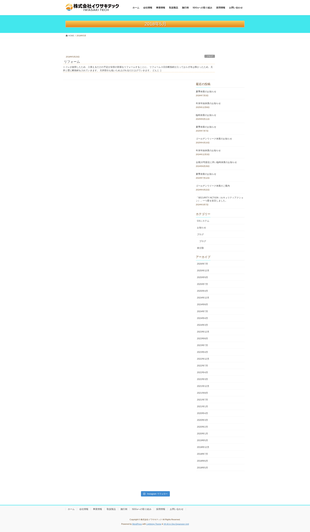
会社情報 (83, 509)
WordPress (137, 524)
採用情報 (160, 509)
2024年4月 (202, 318)
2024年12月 (203, 297)
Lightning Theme (153, 524)
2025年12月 (203, 270)
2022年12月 (203, 359)
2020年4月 (202, 413)
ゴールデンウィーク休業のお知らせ (214, 138)
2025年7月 (202, 284)
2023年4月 (202, 352)
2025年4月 (202, 291)
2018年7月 (202, 454)
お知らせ (201, 227)
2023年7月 (202, 345)
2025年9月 (202, 277)
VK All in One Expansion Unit (176, 524)
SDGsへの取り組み (141, 509)
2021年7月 (202, 399)
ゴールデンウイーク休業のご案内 (213, 185)
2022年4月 (202, 372)
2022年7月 (202, 365)
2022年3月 (202, 379)
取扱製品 (111, 509)
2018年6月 (202, 461)
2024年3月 (202, 325)
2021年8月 (202, 393)
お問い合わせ (176, 509)
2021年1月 (202, 406)
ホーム (71, 509)
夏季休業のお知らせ (206, 91)
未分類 (200, 248)
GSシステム (203, 221)
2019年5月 (202, 440)
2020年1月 (202, 433)
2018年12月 (203, 447)
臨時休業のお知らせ (206, 115)
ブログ (210, 56)
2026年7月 (202, 263)
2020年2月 (202, 426)
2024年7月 (202, 311)
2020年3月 (202, 420)
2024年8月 (202, 304)
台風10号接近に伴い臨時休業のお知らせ (216, 162)
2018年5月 (202, 467)
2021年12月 (203, 386)
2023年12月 (203, 331)
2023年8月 (202, 338)
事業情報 (97, 509)
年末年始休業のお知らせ (208, 103)
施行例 (123, 509)
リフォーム (72, 61)
